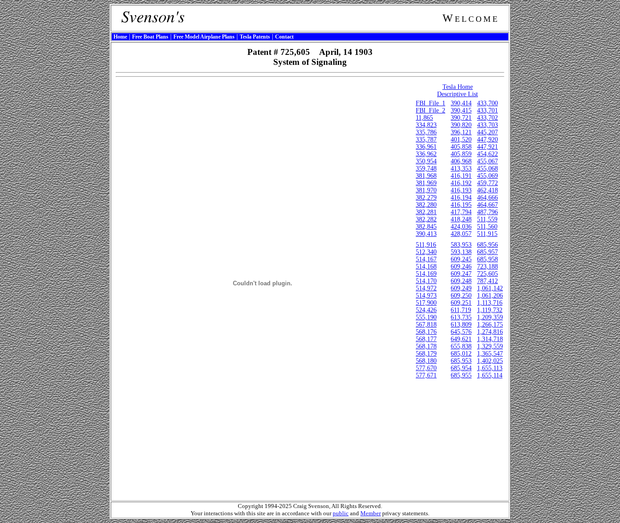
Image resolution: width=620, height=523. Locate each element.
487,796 (487, 212)
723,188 (487, 266)
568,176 (426, 331)
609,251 (461, 302)
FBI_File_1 (430, 103)
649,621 (461, 339)
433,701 (487, 110)
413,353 (461, 168)
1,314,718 (490, 339)
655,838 (461, 346)
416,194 (461, 197)
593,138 (461, 252)
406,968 (461, 161)
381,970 (426, 190)
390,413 (426, 233)
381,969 (426, 183)
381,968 (426, 175)
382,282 (426, 219)
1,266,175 (490, 324)
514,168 (426, 266)
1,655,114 (489, 375)
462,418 (487, 190)
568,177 (426, 339)
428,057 (461, 233)
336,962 (426, 154)
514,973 (426, 295)
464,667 (487, 204)
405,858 (461, 146)
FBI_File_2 (430, 110)
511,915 (487, 233)
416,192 (461, 183)
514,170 (426, 281)
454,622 (487, 154)
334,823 (426, 125)
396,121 (461, 132)
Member (370, 513)
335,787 (426, 139)
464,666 (487, 197)
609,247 (461, 273)
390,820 (461, 125)
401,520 (461, 139)
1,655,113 (489, 368)
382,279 (426, 197)
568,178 (426, 346)
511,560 (487, 226)
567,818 (426, 324)
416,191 (461, 175)
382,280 (426, 204)
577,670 (426, 368)
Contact (284, 37)
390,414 (461, 103)
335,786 (426, 132)
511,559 (487, 219)
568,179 (426, 353)
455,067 (487, 161)
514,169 (426, 273)
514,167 (426, 259)
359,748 (426, 168)
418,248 (461, 219)
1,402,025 (490, 360)
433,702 (487, 117)
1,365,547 (490, 353)
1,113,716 (489, 302)
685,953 (461, 360)
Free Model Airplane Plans (204, 37)
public (341, 513)
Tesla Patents (255, 37)
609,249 (461, 288)
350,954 (426, 161)
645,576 (461, 331)
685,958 (487, 259)
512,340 (426, 252)
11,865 (424, 117)
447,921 (487, 146)
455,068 (487, 168)
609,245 (461, 259)
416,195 (461, 204)
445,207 (487, 132)
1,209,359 (490, 317)
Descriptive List (457, 94)
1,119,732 (489, 310)
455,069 (487, 175)
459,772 (487, 183)
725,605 (487, 273)
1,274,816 (490, 331)
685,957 (487, 252)
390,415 (461, 110)
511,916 (426, 244)
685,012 (461, 353)
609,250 (461, 295)
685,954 (461, 368)
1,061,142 (490, 288)
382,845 (426, 226)
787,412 (487, 281)
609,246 (461, 266)
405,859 (461, 154)
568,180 (426, 360)
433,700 (487, 103)
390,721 (461, 117)
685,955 (461, 375)
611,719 (461, 310)
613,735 (461, 317)
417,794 (461, 212)
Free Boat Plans (150, 37)
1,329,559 (490, 346)
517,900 (426, 302)
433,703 (487, 125)
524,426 (426, 310)
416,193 (461, 190)
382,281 (426, 212)
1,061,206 (490, 295)
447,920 (487, 139)
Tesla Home (458, 86)
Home (120, 37)
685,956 (487, 244)
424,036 (461, 226)
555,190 (426, 317)
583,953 (461, 244)
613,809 (461, 324)
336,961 (426, 146)
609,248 (461, 281)
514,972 (426, 288)
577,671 (426, 375)
